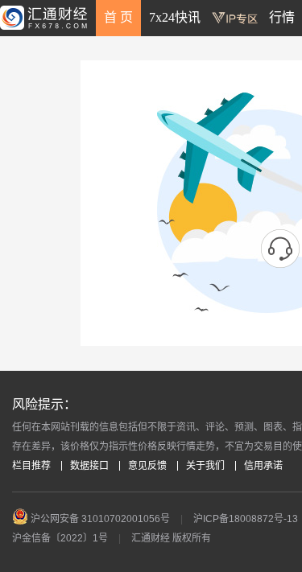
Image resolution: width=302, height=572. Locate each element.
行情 (282, 17)
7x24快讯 (175, 17)
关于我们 (205, 465)
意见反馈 (147, 465)
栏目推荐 (31, 465)
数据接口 (89, 465)
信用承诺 (263, 465)
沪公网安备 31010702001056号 (99, 519)
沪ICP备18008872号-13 (245, 519)
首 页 (118, 17)
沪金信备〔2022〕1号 (60, 538)
